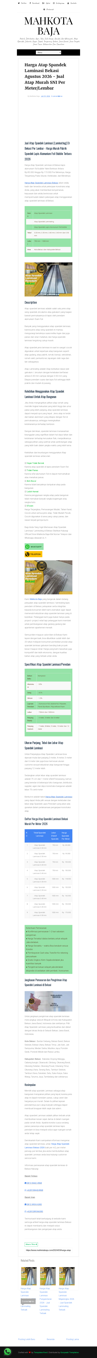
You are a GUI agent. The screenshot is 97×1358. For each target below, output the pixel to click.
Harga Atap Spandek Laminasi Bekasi (41, 183)
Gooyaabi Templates (69, 1352)
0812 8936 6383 (34, 1204)
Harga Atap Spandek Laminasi (58, 797)
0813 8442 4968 (34, 1183)
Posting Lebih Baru (26, 1339)
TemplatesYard (40, 1352)
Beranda (50, 1339)
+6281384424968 (34, 1190)
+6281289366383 (34, 1211)
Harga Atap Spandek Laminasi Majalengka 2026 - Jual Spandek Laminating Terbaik (66, 1299)
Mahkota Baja (36, 599)
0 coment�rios (56, 96)
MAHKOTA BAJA (48, 25)
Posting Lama (72, 1339)
